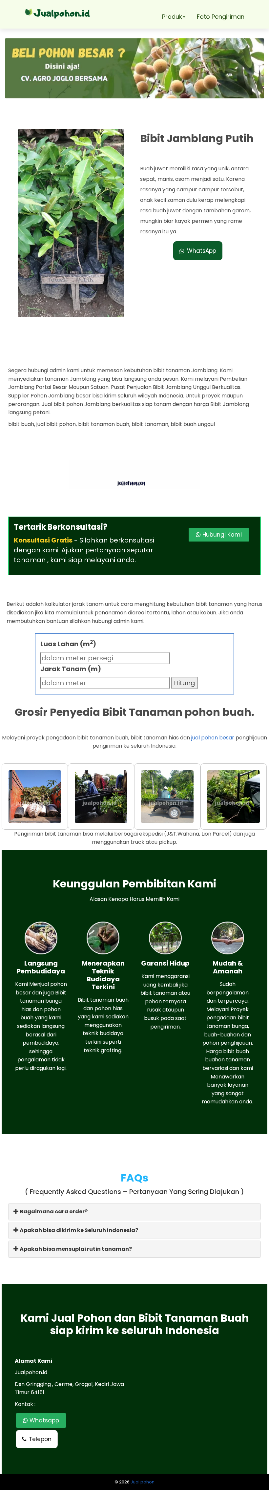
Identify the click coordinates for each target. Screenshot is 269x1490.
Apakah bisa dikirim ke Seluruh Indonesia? (78, 1230)
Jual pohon (143, 1482)
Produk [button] (172, 16)
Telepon (40, 1439)
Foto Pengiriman (220, 16)
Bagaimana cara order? (53, 1211)
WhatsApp (201, 251)
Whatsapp (43, 1420)
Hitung (184, 683)
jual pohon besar (212, 737)
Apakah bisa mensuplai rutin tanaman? (75, 1249)
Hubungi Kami (221, 535)
